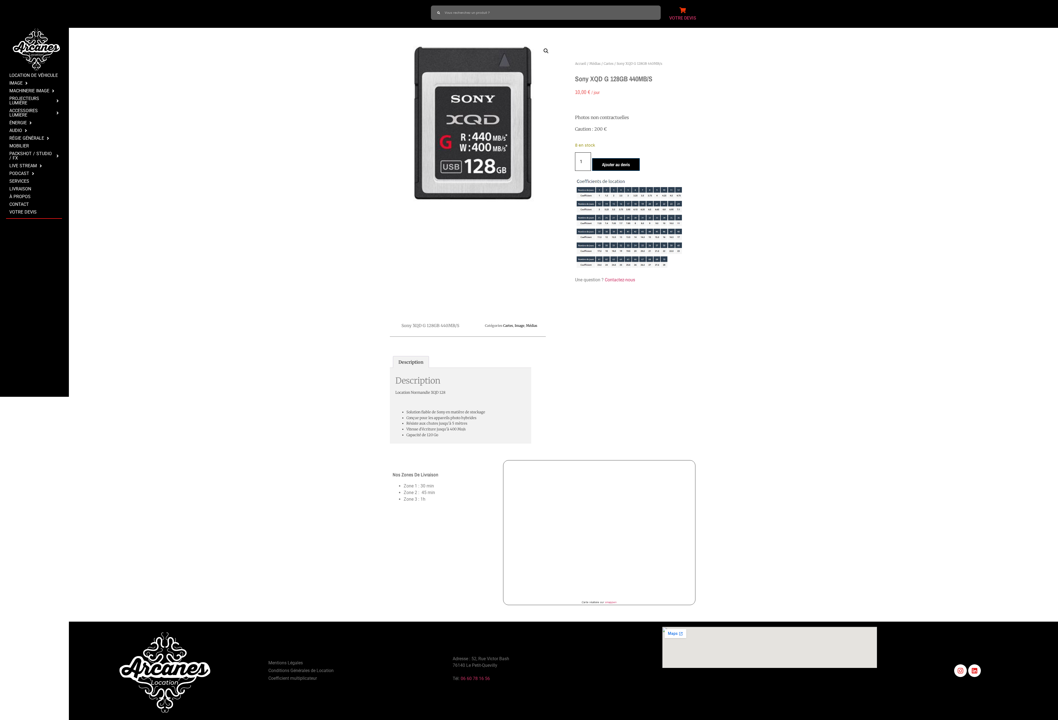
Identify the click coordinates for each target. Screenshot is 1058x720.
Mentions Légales (285, 662)
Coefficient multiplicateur (292, 678)
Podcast (19, 173)
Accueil (580, 63)
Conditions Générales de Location (301, 670)
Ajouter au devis (616, 164)
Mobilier (19, 146)
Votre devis (23, 212)
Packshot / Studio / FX (30, 156)
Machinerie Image (29, 90)
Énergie (18, 122)
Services (19, 181)
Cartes (609, 63)
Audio (15, 130)
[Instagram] (960, 670)
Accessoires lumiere (23, 113)
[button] (546, 51)
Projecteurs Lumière (24, 101)
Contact (19, 204)
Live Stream (23, 165)
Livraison (20, 189)
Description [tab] (410, 362)
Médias (595, 63)
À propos (20, 196)
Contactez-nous (620, 279)
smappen (611, 602)
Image (16, 83)
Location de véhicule (33, 75)
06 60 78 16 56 (475, 678)
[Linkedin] (974, 670)
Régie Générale (26, 138)
